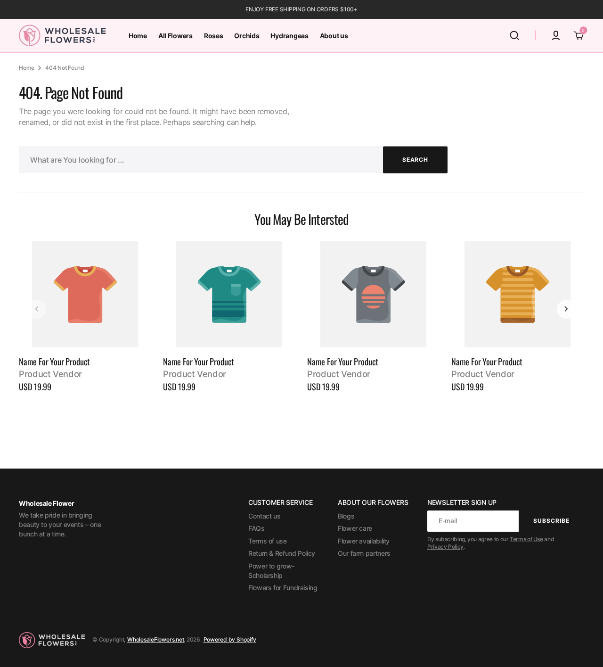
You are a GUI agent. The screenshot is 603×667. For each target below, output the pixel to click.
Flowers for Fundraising (283, 588)
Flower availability (364, 541)
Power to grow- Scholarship (271, 570)
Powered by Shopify (230, 639)
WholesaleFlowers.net (155, 639)
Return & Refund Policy (281, 553)
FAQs (256, 528)
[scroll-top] (583, 647)
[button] (514, 35)
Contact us (264, 516)
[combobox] (233, 159)
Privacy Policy (445, 546)
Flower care (355, 528)
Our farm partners (364, 553)
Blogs (346, 516)
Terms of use (267, 541)
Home (26, 67)
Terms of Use (526, 539)
